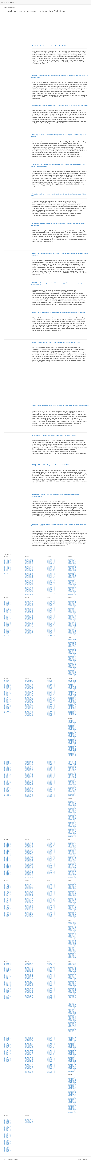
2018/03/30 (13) (72, 673)
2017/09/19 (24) (7, 782)
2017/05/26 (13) (72, 830)
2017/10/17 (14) (72, 739)
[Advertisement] (45, 27)
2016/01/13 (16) (29, 1051)
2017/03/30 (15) (29, 876)
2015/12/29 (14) (51, 1070)
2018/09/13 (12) (51, 573)
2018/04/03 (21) (72, 602)
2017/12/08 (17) (51, 689)
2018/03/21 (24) (72, 663)
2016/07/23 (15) (7, 989)
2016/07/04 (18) (7, 967)
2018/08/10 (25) (72, 569)
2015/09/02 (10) (7, 1119)
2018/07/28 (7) (7, 631)
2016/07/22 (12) (7, 988)
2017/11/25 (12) (72, 708)
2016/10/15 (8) (50, 899)
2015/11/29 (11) (72, 1070)
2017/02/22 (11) (51, 866)
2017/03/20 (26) (29, 864)
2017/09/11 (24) (7, 773)
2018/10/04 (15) (29, 562)
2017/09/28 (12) (7, 793)
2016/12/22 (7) (7, 907)
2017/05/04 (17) (72, 804)
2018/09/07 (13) (51, 566)
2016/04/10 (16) (72, 974)
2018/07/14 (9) (7, 615)
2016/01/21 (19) (29, 1060)
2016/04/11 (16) (72, 975)
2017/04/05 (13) (7, 846)
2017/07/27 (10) (51, 791)
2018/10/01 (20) (29, 559)
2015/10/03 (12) (72, 1079)
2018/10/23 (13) (29, 585)
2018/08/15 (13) (72, 575)
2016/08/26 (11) (72, 952)
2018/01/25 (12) (29, 708)
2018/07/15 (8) (7, 616)
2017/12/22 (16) (51, 705)
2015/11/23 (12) (72, 1063)
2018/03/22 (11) (72, 664)
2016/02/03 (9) (7, 1039)
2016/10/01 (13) (51, 883)
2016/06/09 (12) (29, 973)
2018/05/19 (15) (51, 621)
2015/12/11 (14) (51, 1049)
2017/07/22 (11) (51, 786)
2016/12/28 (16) (7, 914)
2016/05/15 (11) (51, 980)
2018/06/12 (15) (29, 613)
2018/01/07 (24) (29, 687)
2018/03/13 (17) (72, 654)
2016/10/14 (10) (51, 898)
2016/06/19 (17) (29, 984)
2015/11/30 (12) (72, 1071)
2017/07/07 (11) (51, 768)
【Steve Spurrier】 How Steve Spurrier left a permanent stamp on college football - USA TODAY (60, 105)
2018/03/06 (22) (72, 645)
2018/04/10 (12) (72, 610)
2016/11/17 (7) (28, 901)
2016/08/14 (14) (72, 938)
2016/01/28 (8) (28, 1069)
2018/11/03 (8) (7, 561)
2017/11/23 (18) (72, 706)
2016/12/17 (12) (7, 901)
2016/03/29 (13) (72, 1029)
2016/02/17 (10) (7, 1056)
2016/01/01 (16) (29, 1037)
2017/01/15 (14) (72, 858)
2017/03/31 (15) (29, 877)
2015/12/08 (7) (50, 1045)
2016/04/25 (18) (72, 991)
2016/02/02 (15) (7, 1038)
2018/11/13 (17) (7, 573)
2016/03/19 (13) (72, 1017)
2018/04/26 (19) (72, 629)
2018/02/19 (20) (7, 701)
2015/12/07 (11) (51, 1044)
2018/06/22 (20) (29, 624)
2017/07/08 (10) (51, 769)
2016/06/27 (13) (29, 994)
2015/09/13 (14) (7, 1132)
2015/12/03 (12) (51, 1039)
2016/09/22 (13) (72, 907)
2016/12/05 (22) (7, 887)
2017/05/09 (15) (72, 810)
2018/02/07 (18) (7, 687)
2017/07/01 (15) (51, 761)
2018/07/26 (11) (7, 629)
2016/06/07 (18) (29, 970)
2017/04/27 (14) (7, 872)
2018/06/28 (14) (29, 631)
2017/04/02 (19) (7, 843)
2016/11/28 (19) (29, 914)
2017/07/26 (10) (51, 790)
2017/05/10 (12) (72, 811)
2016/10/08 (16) (51, 891)
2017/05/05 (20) (72, 805)
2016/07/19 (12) (7, 984)
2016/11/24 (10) (29, 910)
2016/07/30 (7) (7, 997)
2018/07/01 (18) (7, 600)
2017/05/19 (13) (72, 822)
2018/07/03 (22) (7, 602)
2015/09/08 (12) (7, 1126)
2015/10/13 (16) (72, 1091)
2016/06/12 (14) (29, 976)
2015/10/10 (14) (72, 1087)
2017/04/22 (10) (7, 866)
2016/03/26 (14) (72, 1025)
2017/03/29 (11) (29, 874)
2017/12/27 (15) (51, 711)
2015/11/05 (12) (72, 1042)
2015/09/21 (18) (7, 1141)
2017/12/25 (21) (51, 708)
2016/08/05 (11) (72, 927)
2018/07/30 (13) (7, 634)
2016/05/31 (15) (51, 998)
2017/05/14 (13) (72, 816)
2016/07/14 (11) (7, 979)
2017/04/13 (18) (7, 856)
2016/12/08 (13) (7, 891)
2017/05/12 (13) (72, 814)
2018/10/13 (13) (29, 573)
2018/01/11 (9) (28, 692)
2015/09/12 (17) (7, 1130)
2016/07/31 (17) (7, 998)
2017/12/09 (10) (51, 690)
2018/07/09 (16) (7, 609)
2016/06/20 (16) (29, 986)
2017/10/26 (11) (72, 749)
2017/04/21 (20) (7, 865)
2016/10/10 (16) (51, 893)
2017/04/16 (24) (7, 859)
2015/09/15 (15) (7, 1134)
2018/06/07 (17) (29, 607)
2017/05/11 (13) (72, 812)
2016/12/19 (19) (7, 904)
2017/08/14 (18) (29, 776)
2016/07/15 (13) (7, 980)
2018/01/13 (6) (28, 694)
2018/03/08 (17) (72, 648)
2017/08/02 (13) (29, 762)
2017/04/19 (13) (7, 863)
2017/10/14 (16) (72, 735)
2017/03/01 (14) (29, 842)
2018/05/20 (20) (51, 622)
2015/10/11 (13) (72, 1088)
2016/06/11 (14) (29, 975)
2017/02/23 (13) (51, 867)
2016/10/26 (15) (51, 912)
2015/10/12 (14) (72, 1090)
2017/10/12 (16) (72, 733)
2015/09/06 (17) (7, 1123)
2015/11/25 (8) (72, 1065)
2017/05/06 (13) (72, 807)
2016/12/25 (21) (7, 911)
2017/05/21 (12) (72, 824)
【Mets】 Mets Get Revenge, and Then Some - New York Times (50, 46)
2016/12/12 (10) (7, 895)
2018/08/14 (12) (72, 574)
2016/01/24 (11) (29, 1064)
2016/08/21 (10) (72, 946)
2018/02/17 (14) (7, 699)
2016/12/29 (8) (7, 915)
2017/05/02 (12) (72, 802)
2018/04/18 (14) (72, 620)
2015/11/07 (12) (72, 1044)
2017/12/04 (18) (51, 684)
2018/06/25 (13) (29, 628)
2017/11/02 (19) (72, 682)
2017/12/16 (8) (50, 698)
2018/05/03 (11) (51, 602)
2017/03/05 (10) (29, 846)
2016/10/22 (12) (51, 907)
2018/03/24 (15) (72, 666)
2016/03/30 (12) (72, 1030)
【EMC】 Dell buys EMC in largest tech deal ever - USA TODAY (50, 465)
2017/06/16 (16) (72, 779)
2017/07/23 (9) (50, 787)
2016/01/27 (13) (29, 1067)
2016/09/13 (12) (72, 897)
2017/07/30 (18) (51, 795)
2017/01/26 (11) (72, 871)
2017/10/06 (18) (72, 726)
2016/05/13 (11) (51, 977)
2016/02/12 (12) (7, 1050)
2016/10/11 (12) (51, 894)
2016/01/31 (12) (29, 1072)
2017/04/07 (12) (7, 849)
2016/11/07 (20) (29, 890)
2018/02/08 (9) (7, 689)
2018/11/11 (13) (7, 570)
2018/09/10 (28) (51, 569)
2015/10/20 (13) (72, 1099)
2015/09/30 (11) (7, 1151)
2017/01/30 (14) (72, 876)
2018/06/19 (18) (29, 621)
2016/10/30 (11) (51, 917)
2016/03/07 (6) (72, 1003)
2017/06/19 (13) (72, 782)
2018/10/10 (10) (29, 569)
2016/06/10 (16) (29, 974)
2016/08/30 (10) (72, 956)
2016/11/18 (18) (29, 903)
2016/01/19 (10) (29, 1058)
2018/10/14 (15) (29, 574)
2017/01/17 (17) (72, 860)
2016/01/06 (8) (28, 1043)
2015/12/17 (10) (51, 1056)
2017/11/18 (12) (72, 700)
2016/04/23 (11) (72, 989)
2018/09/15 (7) (50, 575)
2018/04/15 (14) (72, 616)
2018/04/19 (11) (72, 621)
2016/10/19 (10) (51, 904)
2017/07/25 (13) (51, 789)
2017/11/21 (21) (72, 704)
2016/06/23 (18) (29, 989)
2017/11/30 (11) (72, 714)
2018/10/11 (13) (29, 570)
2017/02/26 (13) (51, 871)
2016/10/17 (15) (51, 901)
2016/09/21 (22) (72, 906)
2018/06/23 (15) (29, 625)
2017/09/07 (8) (7, 768)
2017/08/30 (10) (29, 795)
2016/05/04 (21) (51, 967)
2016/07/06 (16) (7, 969)
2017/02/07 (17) (51, 849)
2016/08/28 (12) (72, 954)
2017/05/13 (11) (72, 815)
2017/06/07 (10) (72, 768)
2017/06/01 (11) (72, 761)
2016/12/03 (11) (7, 885)
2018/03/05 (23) (72, 644)
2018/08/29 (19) (72, 592)
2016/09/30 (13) (72, 917)
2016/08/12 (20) (72, 935)
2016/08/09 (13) (72, 932)
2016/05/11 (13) (51, 975)
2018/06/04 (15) (29, 603)
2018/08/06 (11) (72, 565)
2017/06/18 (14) (72, 781)
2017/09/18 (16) (7, 781)
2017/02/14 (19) (51, 857)
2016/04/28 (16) (72, 995)
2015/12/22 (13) (51, 1062)
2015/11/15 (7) (72, 1053)
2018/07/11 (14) (7, 611)
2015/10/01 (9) (72, 1077)
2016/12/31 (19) (7, 918)
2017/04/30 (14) (7, 876)
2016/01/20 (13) (29, 1059)
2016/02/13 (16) (7, 1051)
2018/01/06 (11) (29, 686)
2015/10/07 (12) (72, 1084)
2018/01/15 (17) (29, 697)
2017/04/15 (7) (7, 858)
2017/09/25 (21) (7, 789)
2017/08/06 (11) (29, 767)
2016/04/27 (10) (72, 994)
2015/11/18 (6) (72, 1057)
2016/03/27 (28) (72, 1026)
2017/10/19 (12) (72, 741)
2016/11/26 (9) (28, 912)
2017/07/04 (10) (51, 765)
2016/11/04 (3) (28, 886)
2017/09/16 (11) (7, 779)
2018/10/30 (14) (29, 593)
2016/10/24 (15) (51, 910)
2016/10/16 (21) (51, 900)
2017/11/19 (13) (72, 701)
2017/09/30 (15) (7, 795)
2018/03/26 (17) (72, 669)
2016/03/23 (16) (72, 1022)
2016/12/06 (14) (7, 888)
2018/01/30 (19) (29, 714)
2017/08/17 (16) (29, 780)
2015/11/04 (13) (72, 1040)
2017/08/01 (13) (29, 761)
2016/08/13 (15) (72, 936)
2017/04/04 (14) (7, 845)
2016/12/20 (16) (7, 905)
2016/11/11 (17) (29, 894)
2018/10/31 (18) (29, 594)
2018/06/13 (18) (29, 614)
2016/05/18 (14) (51, 983)
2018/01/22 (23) (29, 705)
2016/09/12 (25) (72, 895)
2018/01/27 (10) (29, 711)
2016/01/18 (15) (29, 1057)
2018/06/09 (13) (29, 609)
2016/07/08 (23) (7, 972)
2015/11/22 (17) (72, 1062)
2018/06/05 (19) (29, 604)
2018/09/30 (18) (51, 593)
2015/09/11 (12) (7, 1129)
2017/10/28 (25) (72, 752)
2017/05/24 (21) (72, 828)
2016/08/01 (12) (72, 922)
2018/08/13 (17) (72, 573)
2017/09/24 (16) (7, 788)
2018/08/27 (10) (72, 589)
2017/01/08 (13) (72, 850)
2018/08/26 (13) (72, 588)
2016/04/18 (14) (72, 983)
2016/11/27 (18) (29, 913)
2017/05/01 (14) (72, 801)
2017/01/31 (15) (72, 877)
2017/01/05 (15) (72, 846)
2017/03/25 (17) (29, 870)
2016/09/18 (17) (72, 903)
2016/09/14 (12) (72, 898)
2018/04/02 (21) (72, 601)
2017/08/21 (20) (29, 784)
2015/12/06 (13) (51, 1043)
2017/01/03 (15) (72, 844)
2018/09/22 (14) (51, 583)
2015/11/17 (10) (72, 1056)
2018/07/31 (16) (7, 635)
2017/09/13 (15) (7, 775)
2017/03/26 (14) (29, 871)
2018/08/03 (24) (72, 561)
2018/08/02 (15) (72, 560)
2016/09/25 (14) (72, 911)
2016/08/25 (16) (72, 950)
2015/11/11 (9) (72, 1049)
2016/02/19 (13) (7, 1058)
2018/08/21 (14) (72, 582)
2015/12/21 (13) (51, 1060)
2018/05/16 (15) (51, 617)
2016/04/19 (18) (72, 984)
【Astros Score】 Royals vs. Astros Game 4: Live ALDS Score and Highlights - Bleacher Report (60, 405)
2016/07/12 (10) (7, 976)
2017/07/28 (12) (51, 793)
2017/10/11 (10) (72, 732)
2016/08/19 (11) (72, 943)
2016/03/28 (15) (72, 1028)
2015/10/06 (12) (72, 1083)
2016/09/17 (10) (72, 901)
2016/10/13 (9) (50, 897)
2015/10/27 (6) (72, 1107)
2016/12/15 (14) (7, 899)
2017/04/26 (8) (7, 871)
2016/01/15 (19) (29, 1053)
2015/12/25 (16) (51, 1065)
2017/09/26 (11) (7, 790)
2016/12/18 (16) (7, 903)
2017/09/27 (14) (7, 791)
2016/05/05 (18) (51, 968)
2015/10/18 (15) (72, 1097)
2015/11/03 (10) (72, 1039)
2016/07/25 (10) (7, 991)
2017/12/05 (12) (51, 685)
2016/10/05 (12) (51, 887)
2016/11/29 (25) (29, 915)
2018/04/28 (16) (72, 631)
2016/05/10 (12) (51, 974)
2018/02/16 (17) (7, 698)
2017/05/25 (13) (72, 829)
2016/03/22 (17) (72, 1021)
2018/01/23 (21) (29, 706)
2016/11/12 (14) (29, 895)
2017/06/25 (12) (72, 789)
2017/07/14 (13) (51, 776)
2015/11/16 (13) (72, 1055)
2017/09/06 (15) (7, 767)
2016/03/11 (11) (72, 1008)
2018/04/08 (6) (72, 608)
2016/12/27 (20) (7, 913)
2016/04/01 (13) (72, 963)
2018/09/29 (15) (51, 592)
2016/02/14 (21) (7, 1052)
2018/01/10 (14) (29, 691)
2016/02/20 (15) (7, 1059)
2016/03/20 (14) (72, 1018)
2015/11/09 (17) (72, 1046)
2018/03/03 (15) (72, 642)
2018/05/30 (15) (51, 634)
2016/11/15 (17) (29, 899)
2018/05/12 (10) (51, 613)
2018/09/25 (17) (51, 587)
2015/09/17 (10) (7, 1136)
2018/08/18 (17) (72, 579)
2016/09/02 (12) (72, 884)
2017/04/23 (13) (7, 867)
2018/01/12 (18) (29, 693)
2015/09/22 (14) (7, 1142)
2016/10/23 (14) (51, 908)
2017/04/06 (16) (7, 848)
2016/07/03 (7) (7, 966)
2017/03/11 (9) (28, 853)
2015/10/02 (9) (72, 1078)
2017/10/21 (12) (72, 744)
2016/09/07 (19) (72, 890)
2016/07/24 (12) (7, 990)
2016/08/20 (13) (72, 945)
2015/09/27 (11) (7, 1148)
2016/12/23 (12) (7, 908)
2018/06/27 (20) (29, 630)
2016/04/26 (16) (72, 993)
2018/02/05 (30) (7, 685)
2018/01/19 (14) (29, 701)
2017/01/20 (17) (72, 864)
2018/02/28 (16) (7, 712)
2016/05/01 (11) (51, 963)
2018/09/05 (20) (51, 563)
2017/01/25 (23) (72, 870)
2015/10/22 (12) (72, 1101)
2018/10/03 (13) (29, 561)
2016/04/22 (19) (72, 988)
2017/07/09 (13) (51, 770)
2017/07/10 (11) (51, 772)
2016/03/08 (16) (72, 1004)
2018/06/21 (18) (29, 623)
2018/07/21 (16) (7, 623)
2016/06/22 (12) (29, 988)
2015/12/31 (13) (51, 1072)
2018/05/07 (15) (51, 607)
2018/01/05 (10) (29, 685)
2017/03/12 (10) (29, 855)
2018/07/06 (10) (7, 606)
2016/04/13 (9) (72, 977)
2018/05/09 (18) (51, 609)
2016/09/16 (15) (72, 900)
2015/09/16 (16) (7, 1135)
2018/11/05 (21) (7, 563)
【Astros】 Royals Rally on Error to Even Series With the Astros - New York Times (55, 342)
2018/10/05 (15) (29, 563)
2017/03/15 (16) (29, 858)
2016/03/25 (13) (72, 1024)
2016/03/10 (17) (72, 1007)
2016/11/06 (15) (29, 888)
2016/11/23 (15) (29, 908)
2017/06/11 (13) (72, 773)
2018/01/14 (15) (29, 696)
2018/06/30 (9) (28, 634)
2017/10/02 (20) (72, 721)
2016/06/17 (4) (28, 982)
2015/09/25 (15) (7, 1146)
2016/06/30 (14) (29, 997)
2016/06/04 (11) (29, 967)
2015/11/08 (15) (72, 1045)
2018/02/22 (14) (7, 705)
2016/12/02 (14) (7, 884)
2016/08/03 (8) (72, 925)
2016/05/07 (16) (51, 970)
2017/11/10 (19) (72, 691)
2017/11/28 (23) (72, 712)
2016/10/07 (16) (51, 890)
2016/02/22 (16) (7, 1062)
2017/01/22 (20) (72, 866)
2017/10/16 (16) (72, 738)
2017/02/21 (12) (51, 865)
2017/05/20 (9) (72, 823)
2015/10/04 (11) (72, 1080)
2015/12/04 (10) (51, 1040)
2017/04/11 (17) (7, 853)
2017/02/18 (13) (51, 862)
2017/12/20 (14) (51, 703)
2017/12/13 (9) (50, 694)
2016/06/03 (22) (29, 966)
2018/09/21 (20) (51, 582)
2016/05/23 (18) (51, 989)
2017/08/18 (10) (29, 781)
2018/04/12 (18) (72, 613)
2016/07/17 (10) (7, 982)
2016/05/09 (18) (51, 973)
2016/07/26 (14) (7, 993)
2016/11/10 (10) (29, 893)
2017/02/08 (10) (51, 850)
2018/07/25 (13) (7, 628)
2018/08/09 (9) (72, 568)
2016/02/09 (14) (7, 1046)
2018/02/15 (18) (7, 697)
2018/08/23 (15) (72, 585)
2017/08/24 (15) (29, 788)
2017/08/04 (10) (29, 765)
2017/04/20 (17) (7, 864)
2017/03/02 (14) (29, 843)
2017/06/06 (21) (72, 767)
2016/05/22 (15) (51, 988)
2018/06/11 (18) (29, 611)
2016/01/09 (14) (29, 1046)
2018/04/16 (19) (72, 617)
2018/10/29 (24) (29, 592)
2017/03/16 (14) (29, 859)
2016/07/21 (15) (7, 987)
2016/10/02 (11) (51, 884)
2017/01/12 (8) (72, 855)
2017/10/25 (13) (72, 748)
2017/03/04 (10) (29, 845)
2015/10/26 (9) (72, 1106)
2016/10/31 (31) (51, 918)
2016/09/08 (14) (72, 891)
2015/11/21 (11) (72, 1060)
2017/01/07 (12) (72, 849)
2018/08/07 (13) (72, 566)
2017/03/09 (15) (29, 851)
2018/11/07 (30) (7, 566)
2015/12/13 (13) (51, 1051)
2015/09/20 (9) (7, 1140)
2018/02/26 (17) (7, 710)
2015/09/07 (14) (7, 1125)
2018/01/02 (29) (29, 682)
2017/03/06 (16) (29, 848)
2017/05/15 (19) (72, 817)
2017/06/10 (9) (72, 772)
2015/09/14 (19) (7, 1133)
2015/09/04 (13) (7, 1121)
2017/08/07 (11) (29, 768)
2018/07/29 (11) (7, 632)
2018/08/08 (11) (72, 567)
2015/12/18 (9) (50, 1057)
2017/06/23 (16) (72, 787)
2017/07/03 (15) (51, 763)
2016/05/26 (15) (51, 993)
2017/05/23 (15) (72, 826)
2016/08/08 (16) (72, 931)
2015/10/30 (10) (72, 1111)
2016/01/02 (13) (29, 1038)
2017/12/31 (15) (51, 715)
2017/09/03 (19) (7, 763)
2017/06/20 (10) (72, 783)
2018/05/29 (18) (51, 632)
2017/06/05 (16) (72, 766)
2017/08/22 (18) (29, 786)
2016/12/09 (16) (7, 892)
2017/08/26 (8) (28, 790)
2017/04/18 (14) (7, 862)
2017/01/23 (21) (72, 867)
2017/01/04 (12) (72, 845)
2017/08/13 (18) (29, 775)
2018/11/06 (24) (7, 565)
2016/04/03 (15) (72, 966)
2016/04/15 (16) (72, 980)
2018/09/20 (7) (50, 581)
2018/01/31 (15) (29, 715)
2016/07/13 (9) (7, 977)
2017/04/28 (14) (7, 873)
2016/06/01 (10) (29, 963)
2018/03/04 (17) (72, 643)
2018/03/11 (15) (72, 651)
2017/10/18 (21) (72, 740)
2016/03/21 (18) (72, 1019)
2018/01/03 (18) (29, 683)
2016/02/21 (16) (7, 1060)
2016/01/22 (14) (29, 1062)
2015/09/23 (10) (7, 1143)
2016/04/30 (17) (72, 997)
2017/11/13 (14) (72, 694)
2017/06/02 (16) (72, 762)
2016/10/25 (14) (51, 911)
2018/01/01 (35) (29, 680)
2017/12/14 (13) (51, 696)
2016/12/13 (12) (7, 897)
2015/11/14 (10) (72, 1052)
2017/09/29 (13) (7, 794)
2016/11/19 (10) (29, 904)
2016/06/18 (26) (29, 983)
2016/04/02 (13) (72, 964)
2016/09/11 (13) (72, 894)
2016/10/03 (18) (51, 885)
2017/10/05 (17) (72, 725)
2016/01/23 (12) (29, 1063)
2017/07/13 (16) (51, 775)
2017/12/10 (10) (51, 691)
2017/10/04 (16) (72, 724)
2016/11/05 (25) (29, 887)
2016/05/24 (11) (51, 990)
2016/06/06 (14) (29, 969)
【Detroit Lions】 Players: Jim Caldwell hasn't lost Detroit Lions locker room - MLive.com (58, 312)
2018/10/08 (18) (29, 567)
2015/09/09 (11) (7, 1127)
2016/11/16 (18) (29, 900)
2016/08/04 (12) (72, 926)
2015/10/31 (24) (72, 1112)
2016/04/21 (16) (72, 987)
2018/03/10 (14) (72, 650)
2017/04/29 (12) (7, 874)
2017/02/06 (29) (51, 848)
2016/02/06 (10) (7, 1043)
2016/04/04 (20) (72, 967)
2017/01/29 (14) (72, 874)
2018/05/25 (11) (51, 628)
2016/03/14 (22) (72, 1011)
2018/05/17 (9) (50, 618)
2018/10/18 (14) (29, 579)
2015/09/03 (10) (7, 1120)
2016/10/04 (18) (51, 886)
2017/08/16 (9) (28, 779)
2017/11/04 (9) (72, 684)
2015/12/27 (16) (51, 1067)
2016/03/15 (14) (72, 1012)
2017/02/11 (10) (51, 853)
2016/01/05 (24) (29, 1042)
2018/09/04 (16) (51, 562)
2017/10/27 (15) (72, 751)
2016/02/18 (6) (7, 1057)
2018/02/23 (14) (7, 706)
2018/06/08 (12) (29, 608)
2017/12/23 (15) (51, 706)
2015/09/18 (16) (7, 1137)
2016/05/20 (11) (51, 986)
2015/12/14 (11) (51, 1052)
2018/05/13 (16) (51, 614)
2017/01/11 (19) (72, 853)
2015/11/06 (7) (72, 1043)
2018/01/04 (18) (29, 684)
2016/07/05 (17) (7, 968)
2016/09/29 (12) (72, 915)
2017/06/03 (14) (72, 763)
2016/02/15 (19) (7, 1053)
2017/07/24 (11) (51, 788)
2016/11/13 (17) (29, 897)
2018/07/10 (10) (7, 610)
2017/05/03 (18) (72, 803)
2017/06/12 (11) (72, 774)
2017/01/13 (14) (72, 856)
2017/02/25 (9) (50, 870)
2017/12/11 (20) (51, 692)
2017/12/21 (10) (51, 704)
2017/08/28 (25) (29, 793)
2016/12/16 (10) (7, 900)
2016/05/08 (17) (51, 972)
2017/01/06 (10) (72, 848)
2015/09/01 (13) (7, 1118)
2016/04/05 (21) (72, 968)
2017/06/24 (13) (72, 788)
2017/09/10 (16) (7, 772)
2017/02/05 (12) (51, 846)
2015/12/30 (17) (51, 1071)
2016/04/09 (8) (72, 973)
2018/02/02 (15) (7, 682)
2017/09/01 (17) (7, 761)
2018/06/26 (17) (29, 629)
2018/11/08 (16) (7, 567)
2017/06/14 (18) (72, 776)
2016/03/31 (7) (72, 1031)
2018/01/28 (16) (29, 712)
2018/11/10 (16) (7, 569)
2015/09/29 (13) (7, 1150)
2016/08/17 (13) (72, 941)
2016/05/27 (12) (51, 994)
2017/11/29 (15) (72, 713)
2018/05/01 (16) (51, 600)
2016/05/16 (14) (51, 981)
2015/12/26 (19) (51, 1066)
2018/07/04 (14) (7, 603)
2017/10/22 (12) (72, 745)
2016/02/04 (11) (7, 1040)
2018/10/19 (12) (29, 580)
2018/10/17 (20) (29, 577)
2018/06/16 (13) (29, 617)
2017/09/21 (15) (7, 784)
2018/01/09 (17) (29, 690)
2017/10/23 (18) (72, 746)
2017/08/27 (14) (29, 791)
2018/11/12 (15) (7, 572)
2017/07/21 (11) (51, 784)
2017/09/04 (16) (7, 765)
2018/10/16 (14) (29, 576)
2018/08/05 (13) (72, 563)
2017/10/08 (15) (72, 728)
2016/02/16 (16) (7, 1055)
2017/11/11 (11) (72, 692)
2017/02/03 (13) (51, 844)
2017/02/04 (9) (50, 845)
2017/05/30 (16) (72, 835)
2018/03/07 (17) (72, 646)
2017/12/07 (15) (51, 687)
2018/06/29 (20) (29, 632)
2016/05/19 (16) (51, 984)
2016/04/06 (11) (72, 969)
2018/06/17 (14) (29, 618)
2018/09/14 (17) (51, 574)
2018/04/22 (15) (72, 624)
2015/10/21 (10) (72, 1100)
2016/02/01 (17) (7, 1037)
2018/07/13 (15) (7, 614)
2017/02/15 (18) (51, 858)
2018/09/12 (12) (51, 572)
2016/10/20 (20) (51, 905)
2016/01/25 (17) (29, 1065)
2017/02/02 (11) (51, 843)
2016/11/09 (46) (29, 892)
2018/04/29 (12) (72, 632)
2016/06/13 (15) (29, 977)
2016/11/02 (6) (28, 884)
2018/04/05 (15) (72, 604)
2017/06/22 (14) (72, 786)
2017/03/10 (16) (29, 852)
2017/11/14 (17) (72, 696)
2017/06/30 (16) (72, 795)
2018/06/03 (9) (28, 602)
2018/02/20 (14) (7, 703)
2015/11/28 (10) (72, 1069)
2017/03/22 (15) (29, 866)
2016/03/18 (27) (72, 1016)
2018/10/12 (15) (29, 572)
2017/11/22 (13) (72, 705)
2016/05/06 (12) (51, 969)
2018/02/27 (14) (7, 711)
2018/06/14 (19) (29, 615)
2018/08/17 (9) (72, 577)
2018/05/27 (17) (51, 630)
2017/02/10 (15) (51, 852)
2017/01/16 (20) (72, 859)
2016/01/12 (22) (29, 1050)
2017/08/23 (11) (29, 787)
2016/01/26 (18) (29, 1066)
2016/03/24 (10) (72, 1023)
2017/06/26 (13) (72, 790)
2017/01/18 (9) (72, 862)
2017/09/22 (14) (7, 786)
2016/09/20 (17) (72, 905)
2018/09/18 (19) (51, 579)
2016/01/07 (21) (29, 1044)
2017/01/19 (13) (72, 863)
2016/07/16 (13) (7, 981)
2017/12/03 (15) (51, 683)
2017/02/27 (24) (51, 872)
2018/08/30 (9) (72, 593)
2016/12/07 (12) (7, 890)
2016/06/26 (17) (29, 993)
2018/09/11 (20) (51, 570)
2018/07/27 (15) (7, 630)
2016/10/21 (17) (51, 906)
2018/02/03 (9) (7, 683)
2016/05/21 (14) (51, 987)
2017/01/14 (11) (72, 857)
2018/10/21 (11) (29, 582)
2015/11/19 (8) (72, 1058)
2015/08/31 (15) (29, 1122)
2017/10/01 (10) (72, 720)
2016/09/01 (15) (72, 883)
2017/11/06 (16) (72, 686)
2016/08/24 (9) (72, 949)
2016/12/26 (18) (7, 912)
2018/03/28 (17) (72, 671)
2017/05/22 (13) (72, 825)
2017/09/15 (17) (7, 777)
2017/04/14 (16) (7, 857)
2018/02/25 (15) (7, 708)
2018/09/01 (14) (51, 559)
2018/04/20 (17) (72, 622)
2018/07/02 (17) (7, 601)
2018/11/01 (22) (7, 559)
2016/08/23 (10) (72, 948)
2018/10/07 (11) (29, 566)
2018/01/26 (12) (29, 710)
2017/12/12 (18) (51, 693)
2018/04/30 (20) (72, 634)
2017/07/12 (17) (51, 774)
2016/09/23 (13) (72, 908)
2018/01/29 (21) (29, 713)
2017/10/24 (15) (72, 747)
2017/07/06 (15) (51, 767)
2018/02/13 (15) (7, 694)
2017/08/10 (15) (29, 772)
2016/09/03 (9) (72, 885)
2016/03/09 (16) (72, 1005)
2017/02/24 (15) (51, 869)
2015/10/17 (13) (72, 1095)
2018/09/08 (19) (51, 567)
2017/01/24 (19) (72, 869)
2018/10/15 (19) (29, 575)
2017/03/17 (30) (29, 860)
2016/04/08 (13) (72, 972)
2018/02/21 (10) (7, 704)
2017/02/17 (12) (51, 860)
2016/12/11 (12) (7, 894)
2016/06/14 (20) (29, 979)
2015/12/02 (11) (51, 1038)
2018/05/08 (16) (51, 608)
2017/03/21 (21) (29, 865)
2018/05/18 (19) (51, 620)
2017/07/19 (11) (51, 782)
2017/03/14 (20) (29, 857)
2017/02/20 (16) (51, 864)
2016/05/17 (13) (51, 982)
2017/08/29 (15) (29, 794)
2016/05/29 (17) (51, 996)
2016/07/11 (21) (7, 975)
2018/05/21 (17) (51, 623)
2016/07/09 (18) (7, 973)
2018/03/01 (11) (72, 639)
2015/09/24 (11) (7, 1144)
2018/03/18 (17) (72, 659)
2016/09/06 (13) (72, 888)
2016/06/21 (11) (29, 987)
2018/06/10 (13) (29, 610)
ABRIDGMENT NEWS (9, 2)
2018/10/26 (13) (29, 588)
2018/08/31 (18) (72, 594)
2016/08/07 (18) (72, 929)
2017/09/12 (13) (7, 774)
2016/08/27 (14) (72, 953)
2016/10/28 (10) (51, 914)
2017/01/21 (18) (72, 865)
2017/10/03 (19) (72, 722)
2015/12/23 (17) (51, 1063)
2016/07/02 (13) (7, 964)
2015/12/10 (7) (50, 1047)
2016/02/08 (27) (7, 1045)
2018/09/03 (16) (51, 561)
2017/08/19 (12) (29, 782)
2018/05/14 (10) (51, 615)
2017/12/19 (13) (51, 701)
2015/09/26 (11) (7, 1147)
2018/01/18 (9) (28, 700)
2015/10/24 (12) (72, 1104)
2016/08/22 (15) (72, 947)
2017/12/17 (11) (51, 699)
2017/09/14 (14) (7, 776)
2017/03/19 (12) (29, 863)
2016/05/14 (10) (51, 979)
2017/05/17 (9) (72, 819)
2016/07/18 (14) (7, 983)
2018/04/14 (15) (72, 615)
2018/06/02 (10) (29, 601)
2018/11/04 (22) (7, 562)
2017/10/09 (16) (72, 730)
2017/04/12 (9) (7, 855)
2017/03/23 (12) (29, 867)
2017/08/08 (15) (29, 769)
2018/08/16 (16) (72, 576)
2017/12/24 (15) (51, 707)
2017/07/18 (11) (51, 781)
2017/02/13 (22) (51, 856)
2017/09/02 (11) (7, 762)
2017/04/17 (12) (7, 860)
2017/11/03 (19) (72, 683)
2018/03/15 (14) (72, 656)
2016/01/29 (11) (29, 1070)
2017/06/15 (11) (72, 777)
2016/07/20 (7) (7, 986)
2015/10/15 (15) (72, 1093)
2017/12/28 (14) (51, 712)
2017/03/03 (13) (29, 844)
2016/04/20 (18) (72, 986)
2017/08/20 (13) (29, 783)
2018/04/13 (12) (72, 614)
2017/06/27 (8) (72, 791)
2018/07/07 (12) (7, 607)
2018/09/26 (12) (51, 588)
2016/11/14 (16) (29, 898)
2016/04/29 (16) (72, 996)
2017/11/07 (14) (72, 687)
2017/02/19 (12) (51, 863)
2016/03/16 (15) (72, 1014)
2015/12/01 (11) (51, 1037)
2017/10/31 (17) (72, 755)
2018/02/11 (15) (7, 692)
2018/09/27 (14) (51, 589)
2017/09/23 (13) (7, 787)
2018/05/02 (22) (51, 601)
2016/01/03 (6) (28, 1039)
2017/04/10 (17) (7, 852)
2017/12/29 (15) (51, 713)
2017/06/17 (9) (72, 780)
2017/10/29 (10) (72, 753)
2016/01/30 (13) (29, 1071)
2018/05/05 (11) (51, 604)
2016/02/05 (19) (7, 1042)
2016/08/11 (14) (72, 934)
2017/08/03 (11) (29, 763)
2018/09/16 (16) (51, 576)
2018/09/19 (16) (51, 580)
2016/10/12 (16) (51, 895)
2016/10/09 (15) (51, 892)
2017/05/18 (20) (72, 821)
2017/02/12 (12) (51, 855)
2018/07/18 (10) (7, 620)
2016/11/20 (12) (29, 905)
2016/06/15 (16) (29, 980)
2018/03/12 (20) (72, 652)
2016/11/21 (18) (29, 906)
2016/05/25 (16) (51, 991)
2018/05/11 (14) (51, 611)
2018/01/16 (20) (29, 698)
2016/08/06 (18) (72, 928)
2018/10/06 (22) (29, 565)
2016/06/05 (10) (29, 968)
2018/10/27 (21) (29, 589)
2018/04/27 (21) (72, 630)
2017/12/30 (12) (51, 714)
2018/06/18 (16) (29, 620)
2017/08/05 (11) (29, 766)
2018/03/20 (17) (72, 662)
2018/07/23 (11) (7, 625)
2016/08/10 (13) (72, 933)
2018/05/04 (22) (51, 603)
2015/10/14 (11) (72, 1092)
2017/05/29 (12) (72, 833)
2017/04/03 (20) (7, 844)
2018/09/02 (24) (51, 560)
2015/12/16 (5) (50, 1055)
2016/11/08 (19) (29, 891)
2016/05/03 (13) (51, 966)
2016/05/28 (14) (51, 995)
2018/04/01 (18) (72, 600)
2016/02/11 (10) (7, 1049)
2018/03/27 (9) (72, 670)
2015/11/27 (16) (72, 1067)
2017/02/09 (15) (51, 851)
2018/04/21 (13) (72, 623)
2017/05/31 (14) (72, 836)
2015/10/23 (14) (72, 1102)
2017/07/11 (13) (51, 773)
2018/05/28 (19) (51, 631)
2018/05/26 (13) (51, 629)
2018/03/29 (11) (72, 672)
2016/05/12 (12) (51, 976)
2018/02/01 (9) (7, 680)
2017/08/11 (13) (29, 773)
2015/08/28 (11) (29, 1119)
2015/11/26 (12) (72, 1066)
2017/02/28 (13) (51, 873)
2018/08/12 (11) (72, 572)
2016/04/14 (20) (72, 979)
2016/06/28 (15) (29, 995)
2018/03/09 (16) (72, 649)
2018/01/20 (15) (29, 703)
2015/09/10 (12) (7, 1128)
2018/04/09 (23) (72, 609)
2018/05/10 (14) (51, 610)
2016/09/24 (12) (72, 910)
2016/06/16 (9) (28, 981)
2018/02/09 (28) (7, 690)
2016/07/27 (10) (7, 994)
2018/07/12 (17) (7, 613)
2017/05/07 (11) (72, 808)
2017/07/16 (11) (51, 779)
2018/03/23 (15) (72, 665)
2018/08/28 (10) (72, 590)
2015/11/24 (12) (72, 1064)
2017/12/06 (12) (51, 686)
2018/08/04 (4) (72, 562)
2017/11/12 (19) (72, 693)
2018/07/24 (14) (7, 627)
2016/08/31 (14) (72, 957)
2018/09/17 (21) (51, 577)
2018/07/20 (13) (7, 622)
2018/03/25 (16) (72, 668)
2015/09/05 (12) (7, 1122)
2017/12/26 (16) (51, 710)
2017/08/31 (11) (29, 796)
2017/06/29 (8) (72, 794)
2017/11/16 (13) (72, 698)
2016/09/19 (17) (72, 904)
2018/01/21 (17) (29, 704)
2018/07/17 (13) (7, 618)
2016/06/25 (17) (29, 991)
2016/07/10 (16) (7, 974)
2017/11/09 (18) (72, 690)
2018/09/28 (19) (51, 590)
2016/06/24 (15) (29, 990)
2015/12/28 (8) (50, 1069)
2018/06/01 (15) (29, 600)
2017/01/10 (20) (72, 852)
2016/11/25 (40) (29, 911)
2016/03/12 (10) (72, 1009)
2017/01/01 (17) (72, 842)
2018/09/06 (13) (51, 565)
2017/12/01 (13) (51, 680)
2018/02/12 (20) (7, 693)
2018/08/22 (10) (72, 583)
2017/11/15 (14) (72, 697)
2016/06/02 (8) (28, 964)
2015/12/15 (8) (50, 1053)
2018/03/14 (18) (72, 655)
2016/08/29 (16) (72, 955)
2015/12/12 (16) (51, 1050)
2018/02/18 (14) (7, 700)
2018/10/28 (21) (29, 590)
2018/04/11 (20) (72, 611)
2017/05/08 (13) (72, 809)
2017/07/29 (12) (51, 794)
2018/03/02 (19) (72, 641)
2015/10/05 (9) (72, 1081)
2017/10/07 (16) (72, 727)
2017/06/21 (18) (72, 784)
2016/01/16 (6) (28, 1055)
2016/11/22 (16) (29, 907)
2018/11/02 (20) (7, 560)
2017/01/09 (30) (72, 851)
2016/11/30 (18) (29, 917)
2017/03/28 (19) (29, 873)
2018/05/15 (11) (51, 616)
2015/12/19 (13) (51, 1058)
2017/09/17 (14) (7, 780)
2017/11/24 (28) (72, 707)
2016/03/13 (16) (72, 1010)
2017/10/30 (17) (72, 754)
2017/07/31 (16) (51, 796)
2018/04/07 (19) (72, 607)
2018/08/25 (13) (72, 587)
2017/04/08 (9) (7, 850)
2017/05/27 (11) (72, 831)
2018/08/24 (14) (72, 586)
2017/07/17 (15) (51, 780)
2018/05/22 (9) (50, 624)
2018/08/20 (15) (72, 581)
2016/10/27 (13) (51, 913)
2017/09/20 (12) (7, 783)
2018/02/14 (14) (7, 696)
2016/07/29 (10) (7, 996)
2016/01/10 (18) (29, 1047)
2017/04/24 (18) (7, 869)
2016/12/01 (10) (7, 883)
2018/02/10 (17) (7, 691)
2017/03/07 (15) (29, 849)
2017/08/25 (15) (29, 789)
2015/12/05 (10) (51, 1042)
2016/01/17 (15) (29, 1056)
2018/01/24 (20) (29, 707)
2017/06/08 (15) (72, 769)
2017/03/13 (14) (29, 856)
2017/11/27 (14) (72, 711)
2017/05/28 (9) (72, 832)
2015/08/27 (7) (28, 1118)
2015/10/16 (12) (72, 1094)
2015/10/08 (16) (72, 1085)
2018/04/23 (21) (72, 625)
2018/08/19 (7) (72, 580)
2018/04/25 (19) (72, 628)
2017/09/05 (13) (7, 766)
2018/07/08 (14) (7, 608)
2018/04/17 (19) (72, 618)
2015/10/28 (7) (72, 1108)
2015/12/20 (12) (51, 1059)
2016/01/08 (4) (28, 1045)
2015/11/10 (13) (72, 1047)
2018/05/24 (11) (51, 627)
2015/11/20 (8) (72, 1059)
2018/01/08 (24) (29, 689)
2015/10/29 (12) (72, 1109)
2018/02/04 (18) (7, 684)
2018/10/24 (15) (29, 586)
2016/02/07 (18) (7, 1044)
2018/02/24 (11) (7, 707)
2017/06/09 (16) (72, 770)
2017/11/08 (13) (72, 689)
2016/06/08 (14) (29, 972)
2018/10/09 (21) (29, 568)
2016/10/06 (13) (51, 888)
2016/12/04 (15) (7, 886)
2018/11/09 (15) (7, 568)
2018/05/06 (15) (51, 606)
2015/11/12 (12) (72, 1050)
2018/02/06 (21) (7, 686)
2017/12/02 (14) (51, 682)
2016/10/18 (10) (51, 903)
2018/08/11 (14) (72, 570)
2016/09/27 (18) (72, 913)
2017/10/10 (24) (72, 731)
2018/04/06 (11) (72, 606)
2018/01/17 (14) (29, 699)
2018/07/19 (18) (7, 621)
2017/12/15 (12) (51, 697)
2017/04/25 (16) (7, 870)
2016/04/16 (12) (72, 981)
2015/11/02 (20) (72, 1038)
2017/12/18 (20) (51, 700)
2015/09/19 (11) (7, 1139)
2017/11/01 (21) (72, 680)
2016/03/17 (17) (72, 1015)
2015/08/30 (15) (29, 1121)
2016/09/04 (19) (72, 886)
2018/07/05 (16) (7, 604)
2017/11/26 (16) (72, 710)
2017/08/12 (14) (29, 774)
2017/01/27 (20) (72, 872)
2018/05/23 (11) (51, 625)
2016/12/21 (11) (7, 906)
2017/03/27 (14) (29, 872)
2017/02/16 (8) (50, 859)
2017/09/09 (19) (7, 770)
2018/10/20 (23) (29, 581)
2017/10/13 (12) (72, 734)
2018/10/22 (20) (29, 583)
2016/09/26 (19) (72, 912)
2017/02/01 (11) (51, 842)
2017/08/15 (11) (29, 777)
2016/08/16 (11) (72, 940)
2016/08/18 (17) (72, 942)
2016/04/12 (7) (72, 976)
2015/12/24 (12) (51, 1064)
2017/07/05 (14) (51, 766)
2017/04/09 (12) (7, 851)
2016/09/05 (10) (72, 887)
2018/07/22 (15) (7, 624)
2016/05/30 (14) (51, 997)
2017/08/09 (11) (29, 770)
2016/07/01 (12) (7, 963)
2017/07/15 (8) (50, 777)
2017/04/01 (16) (7, 842)
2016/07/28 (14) (7, 995)
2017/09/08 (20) (7, 769)
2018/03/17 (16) (72, 658)
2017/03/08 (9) (28, 850)
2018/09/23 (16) (51, 585)
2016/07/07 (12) (7, 970)
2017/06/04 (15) (72, 765)
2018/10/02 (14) (29, 560)
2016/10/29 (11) (51, 915)
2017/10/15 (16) (72, 737)
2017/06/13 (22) (72, 775)
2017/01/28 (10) (72, 873)
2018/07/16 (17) (7, 617)
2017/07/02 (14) (51, 762)
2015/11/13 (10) (72, 1051)
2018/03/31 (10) (72, 675)
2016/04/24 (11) (72, 990)
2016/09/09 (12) (72, 892)
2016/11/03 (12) (29, 885)
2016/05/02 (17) (51, 964)
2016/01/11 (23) (29, 1049)
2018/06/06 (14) (29, 606)
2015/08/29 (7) (28, 1120)
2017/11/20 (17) (72, 703)
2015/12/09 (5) (50, 1046)
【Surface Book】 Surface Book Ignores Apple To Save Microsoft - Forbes (53, 435)
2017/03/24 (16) (29, 869)
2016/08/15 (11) (72, 939)
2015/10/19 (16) (72, 1098)
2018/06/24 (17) (29, 627)
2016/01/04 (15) (29, 1040)
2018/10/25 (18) (29, 587)
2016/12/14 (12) (7, 898)
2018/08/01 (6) (72, 559)
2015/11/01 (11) (72, 1037)
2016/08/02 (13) (72, 924)
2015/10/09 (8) (72, 1086)
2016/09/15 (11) (72, 899)
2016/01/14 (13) (29, 1052)
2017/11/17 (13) (72, 699)
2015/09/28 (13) (7, 1149)
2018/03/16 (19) (72, 657)
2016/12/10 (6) (7, 893)
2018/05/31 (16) (51, 635)
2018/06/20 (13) (29, 622)
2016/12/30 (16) (7, 917)
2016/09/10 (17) (72, 893)
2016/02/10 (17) (7, 1047)
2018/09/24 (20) (51, 586)
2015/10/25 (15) (72, 1105)
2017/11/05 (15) (72, 685)
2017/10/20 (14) (72, 742)
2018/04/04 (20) (72, 603)
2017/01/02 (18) (72, 843)
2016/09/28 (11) (72, 914)
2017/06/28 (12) (72, 793)
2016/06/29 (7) (28, 996)
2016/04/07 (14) (72, 970)
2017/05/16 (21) (72, 818)
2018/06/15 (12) (29, 616)
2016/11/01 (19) (29, 883)
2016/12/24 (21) (7, 910)
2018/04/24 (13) (72, 627)
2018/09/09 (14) (51, 568)
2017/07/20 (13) (51, 783)
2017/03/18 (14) (29, 862)
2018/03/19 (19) (72, 661)
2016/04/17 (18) (72, 982)
